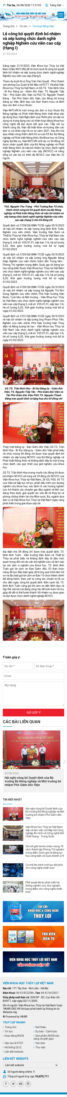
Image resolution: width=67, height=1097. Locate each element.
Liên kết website (14, 1051)
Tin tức (23, 26)
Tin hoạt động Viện (43, 26)
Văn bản (40, 1043)
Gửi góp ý (34, 712)
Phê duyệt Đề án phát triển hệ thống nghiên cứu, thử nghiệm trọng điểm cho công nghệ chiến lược (43, 887)
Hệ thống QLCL (13, 1047)
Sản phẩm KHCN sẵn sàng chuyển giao (46, 1037)
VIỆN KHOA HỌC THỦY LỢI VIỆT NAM (28, 983)
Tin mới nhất (12, 799)
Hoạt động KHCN (14, 1035)
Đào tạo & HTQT (14, 1043)
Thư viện (40, 1047)
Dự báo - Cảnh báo (46, 1031)
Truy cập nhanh (14, 1022)
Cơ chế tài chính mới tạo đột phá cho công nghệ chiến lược (44, 866)
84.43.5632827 (50, 992)
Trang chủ (9, 26)
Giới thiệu (40, 1027)
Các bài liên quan (21, 721)
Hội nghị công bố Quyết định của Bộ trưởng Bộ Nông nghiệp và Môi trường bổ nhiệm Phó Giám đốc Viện (33, 781)
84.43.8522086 (25, 992)
